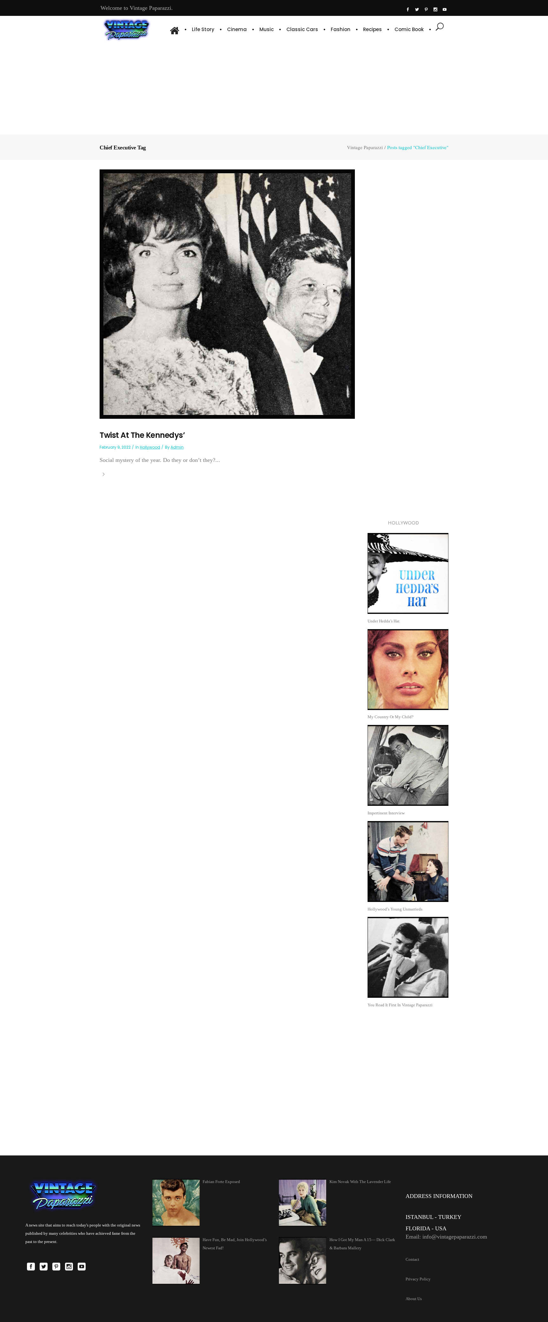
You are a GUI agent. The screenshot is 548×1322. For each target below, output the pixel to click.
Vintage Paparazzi (365, 147)
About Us (414, 1298)
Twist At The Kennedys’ (142, 435)
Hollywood (150, 447)
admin (177, 447)
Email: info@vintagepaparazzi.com (446, 1236)
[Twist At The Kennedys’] (227, 293)
